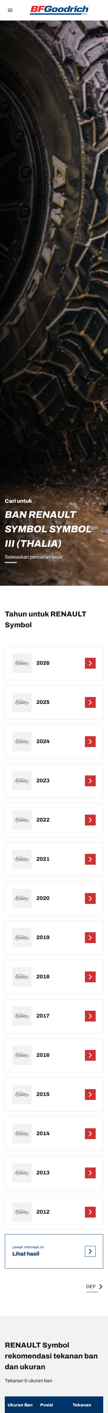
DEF (91, 1286)
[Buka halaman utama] (59, 10)
